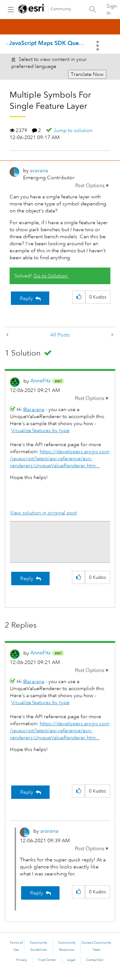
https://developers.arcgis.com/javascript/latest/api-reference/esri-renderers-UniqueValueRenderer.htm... (59, 458)
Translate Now (87, 74)
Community (61, 9)
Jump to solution (72, 130)
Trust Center (47, 960)
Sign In (112, 9)
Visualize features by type (40, 430)
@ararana (33, 409)
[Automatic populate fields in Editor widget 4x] (111, 335)
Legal (71, 960)
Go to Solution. (50, 276)
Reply (26, 298)
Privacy (21, 960)
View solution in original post (43, 513)
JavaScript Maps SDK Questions (51, 43)
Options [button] (98, 46)
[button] (91, 185)
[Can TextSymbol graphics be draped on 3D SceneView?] (8, 335)
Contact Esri (95, 960)
